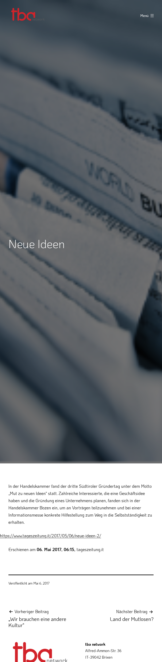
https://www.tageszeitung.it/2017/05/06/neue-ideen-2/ (50, 535)
